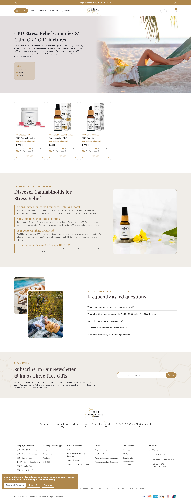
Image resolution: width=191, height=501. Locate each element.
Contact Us (152, 445)
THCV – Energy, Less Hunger (28, 462)
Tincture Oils (48, 454)
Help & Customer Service (158, 450)
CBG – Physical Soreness (27, 454)
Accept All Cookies (15, 485)
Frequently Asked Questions (106, 462)
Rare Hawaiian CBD (58, 138)
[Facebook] (86, 433)
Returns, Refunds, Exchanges (106, 458)
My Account (65, 10)
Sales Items (72, 450)
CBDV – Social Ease (24, 466)
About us (42, 10)
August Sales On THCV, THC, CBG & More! (95, 3)
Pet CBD (46, 462)
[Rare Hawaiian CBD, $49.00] (62, 117)
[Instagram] (92, 433)
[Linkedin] (104, 433)
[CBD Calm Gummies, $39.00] (29, 117)
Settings (48, 485)
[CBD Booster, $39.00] (95, 117)
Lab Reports (100, 454)
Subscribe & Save (74, 460)
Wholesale (54, 10)
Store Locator (128, 458)
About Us (126, 450)
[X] (98, 433)
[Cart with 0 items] (174, 10)
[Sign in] (168, 10)
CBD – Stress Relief (25, 470)
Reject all (33, 485)
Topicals (46, 458)
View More (29, 156)
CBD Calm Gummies (25, 138)
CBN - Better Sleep (24, 458)
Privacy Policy (49, 479)
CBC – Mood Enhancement (28, 450)
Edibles (46, 450)
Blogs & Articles (101, 450)
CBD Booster (88, 138)
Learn (32, 10)
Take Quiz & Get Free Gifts (78, 464)
